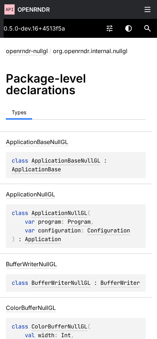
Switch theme (128, 28)
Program (79, 222)
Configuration (108, 230)
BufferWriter (120, 283)
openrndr (34, 9)
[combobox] (109, 28)
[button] (147, 28)
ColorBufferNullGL (59, 326)
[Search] (147, 28)
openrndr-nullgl (27, 51)
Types (19, 112)
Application (43, 239)
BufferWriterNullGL (61, 283)
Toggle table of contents (147, 9)
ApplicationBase (36, 169)
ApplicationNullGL (59, 213)
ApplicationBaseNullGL (65, 160)
